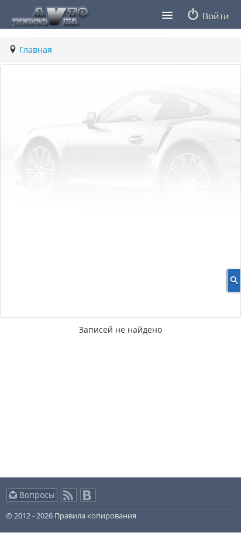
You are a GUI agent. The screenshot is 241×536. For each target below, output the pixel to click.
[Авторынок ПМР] (47, 13)
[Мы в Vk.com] (88, 498)
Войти (214, 15)
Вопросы (36, 494)
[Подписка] (68, 498)
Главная (35, 49)
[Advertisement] (120, 191)
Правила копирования (94, 515)
